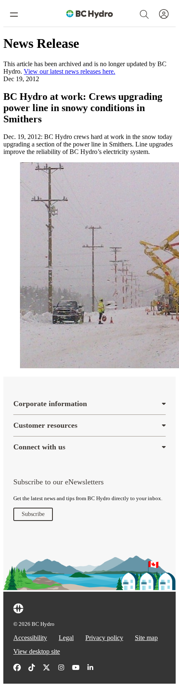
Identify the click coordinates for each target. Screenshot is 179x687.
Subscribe (33, 514)
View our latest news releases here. (69, 71)
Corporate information (50, 403)
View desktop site (36, 651)
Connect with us (39, 447)
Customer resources (45, 425)
